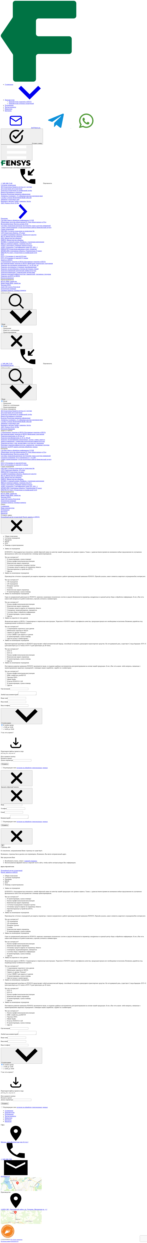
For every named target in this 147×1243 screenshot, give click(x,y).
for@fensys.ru (5, 1176)
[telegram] (56, 127)
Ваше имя (4, 698)
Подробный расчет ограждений (11, 517)
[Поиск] (16, 301)
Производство (9, 100)
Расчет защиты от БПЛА (31, 517)
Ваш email (4, 702)
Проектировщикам (7, 278)
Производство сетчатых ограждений (21, 103)
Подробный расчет (7, 365)
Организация (5, 689)
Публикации (9, 105)
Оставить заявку (37, 143)
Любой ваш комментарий (9, 694)
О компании (9, 84)
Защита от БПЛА (6, 260)
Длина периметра (7, 760)
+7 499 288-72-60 (6, 183)
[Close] (16, 341)
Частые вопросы (10, 107)
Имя (2, 805)
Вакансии (8, 1121)
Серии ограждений (7, 229)
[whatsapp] (86, 127)
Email (2, 812)
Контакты (8, 111)
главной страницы (30, 861)
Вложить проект (6, 758)
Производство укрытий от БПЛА (20, 102)
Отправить (5, 764)
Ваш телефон (5, 705)
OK (3, 845)
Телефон (4, 808)
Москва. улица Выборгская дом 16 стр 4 (14, 1142)
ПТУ (2, 254)
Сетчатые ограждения (8, 185)
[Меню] (16, 152)
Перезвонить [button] (47, 183)
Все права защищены (16, 1239)
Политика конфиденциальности (9, 1241)
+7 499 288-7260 (6, 1159)
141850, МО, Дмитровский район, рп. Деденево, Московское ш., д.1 (24, 1209)
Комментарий (5, 818)
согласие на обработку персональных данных (32, 768)
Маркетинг (8, 109)
